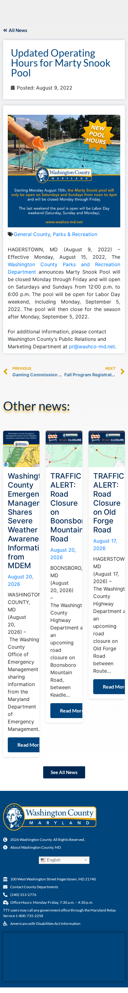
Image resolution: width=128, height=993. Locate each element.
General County (32, 234)
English (53, 860)
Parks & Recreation (75, 234)
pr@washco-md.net (92, 346)
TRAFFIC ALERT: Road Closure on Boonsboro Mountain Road (69, 507)
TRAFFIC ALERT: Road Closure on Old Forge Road (108, 502)
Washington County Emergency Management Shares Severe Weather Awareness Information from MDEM (31, 520)
